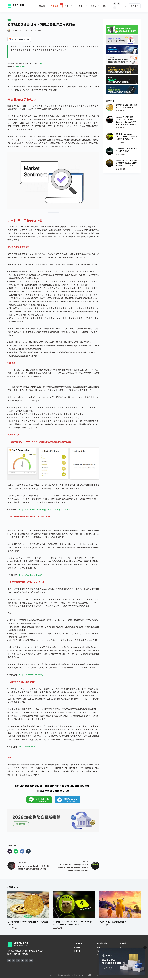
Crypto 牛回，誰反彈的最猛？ (112, 921)
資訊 (9, 20)
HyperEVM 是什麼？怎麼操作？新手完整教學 (126, 149)
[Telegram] (114, 7)
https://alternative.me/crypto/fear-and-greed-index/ (45, 509)
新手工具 (68, 6)
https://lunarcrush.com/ (31, 674)
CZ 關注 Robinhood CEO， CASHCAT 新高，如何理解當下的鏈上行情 (126, 136)
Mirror (42, 63)
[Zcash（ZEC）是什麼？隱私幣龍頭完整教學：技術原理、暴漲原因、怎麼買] (109, 163)
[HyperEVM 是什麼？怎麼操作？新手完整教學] (109, 151)
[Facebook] (118, 3)
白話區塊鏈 (20, 66)
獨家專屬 (54, 6)
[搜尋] (125, 6)
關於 (105, 6)
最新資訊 (43, 6)
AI (98, 957)
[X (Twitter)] (13, 960)
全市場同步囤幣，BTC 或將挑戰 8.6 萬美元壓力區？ (126, 106)
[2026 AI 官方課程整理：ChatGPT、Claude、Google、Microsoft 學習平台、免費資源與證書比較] (109, 119)
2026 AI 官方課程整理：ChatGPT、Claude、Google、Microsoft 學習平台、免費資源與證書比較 (126, 120)
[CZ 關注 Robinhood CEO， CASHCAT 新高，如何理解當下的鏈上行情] (109, 136)
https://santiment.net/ (30, 574)
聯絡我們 (77, 951)
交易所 (94, 6)
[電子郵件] (9, 851)
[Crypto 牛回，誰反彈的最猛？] (120, 904)
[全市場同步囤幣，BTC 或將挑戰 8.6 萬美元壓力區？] (109, 107)
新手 (98, 947)
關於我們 (77, 947)
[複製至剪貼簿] (28, 851)
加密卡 (81, 6)
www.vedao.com (27, 746)
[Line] (16, 851)
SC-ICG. (95, 975)
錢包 (98, 951)
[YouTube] (22, 960)
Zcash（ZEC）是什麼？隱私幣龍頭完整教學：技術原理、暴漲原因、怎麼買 (126, 163)
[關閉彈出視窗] (145, 947)
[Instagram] (114, 3)
